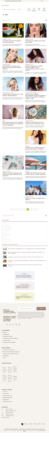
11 (27, 209)
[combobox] (24, 20)
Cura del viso (6, 236)
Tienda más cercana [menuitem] (7, 395)
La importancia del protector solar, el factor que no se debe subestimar (35, 173)
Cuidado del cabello (7, 228)
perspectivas (6, 225)
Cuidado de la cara (7, 227)
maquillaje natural (7, 234)
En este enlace (20, 312)
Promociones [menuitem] (6, 393)
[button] (5, 417)
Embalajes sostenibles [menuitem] (8, 336)
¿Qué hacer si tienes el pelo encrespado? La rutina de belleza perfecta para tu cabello (27, 261)
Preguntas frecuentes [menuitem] (7, 397)
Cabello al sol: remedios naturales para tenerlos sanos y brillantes (35, 148)
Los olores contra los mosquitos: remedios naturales (11, 41)
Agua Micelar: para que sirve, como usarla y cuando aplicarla (12, 95)
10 (24, 209)
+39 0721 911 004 (9, 412)
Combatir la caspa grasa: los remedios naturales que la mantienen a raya (25, 257)
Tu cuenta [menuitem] (5, 391)
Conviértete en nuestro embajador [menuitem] (10, 338)
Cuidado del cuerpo (7, 230)
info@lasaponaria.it (10, 415)
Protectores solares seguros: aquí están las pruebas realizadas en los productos (12, 174)
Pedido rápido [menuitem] (6, 399)
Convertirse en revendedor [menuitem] (9, 349)
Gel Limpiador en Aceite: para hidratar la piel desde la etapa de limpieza (11, 67)
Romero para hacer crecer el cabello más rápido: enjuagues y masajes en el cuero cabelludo (12, 123)
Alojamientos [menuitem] (6, 355)
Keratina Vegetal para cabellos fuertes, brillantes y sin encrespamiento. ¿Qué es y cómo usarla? (34, 68)
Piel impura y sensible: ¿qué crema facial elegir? (35, 41)
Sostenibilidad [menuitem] (6, 334)
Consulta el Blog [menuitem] (6, 340)
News (5, 232)
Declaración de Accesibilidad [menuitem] (9, 342)
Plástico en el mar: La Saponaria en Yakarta (35, 199)
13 (34, 209)
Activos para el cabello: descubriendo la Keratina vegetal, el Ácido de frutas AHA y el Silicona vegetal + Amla (35, 96)
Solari (5, 237)
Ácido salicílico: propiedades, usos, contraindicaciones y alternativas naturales (27, 249)
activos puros (6, 239)
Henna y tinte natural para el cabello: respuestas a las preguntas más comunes (25, 265)
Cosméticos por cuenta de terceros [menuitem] (10, 353)
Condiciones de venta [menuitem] (7, 401)
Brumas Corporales (7, 241)
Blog (5, 223)
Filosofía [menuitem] (5, 332)
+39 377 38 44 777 (10, 414)
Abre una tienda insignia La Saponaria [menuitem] (11, 351)
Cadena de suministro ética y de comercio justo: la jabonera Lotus (35, 123)
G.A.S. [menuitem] (4, 357)
